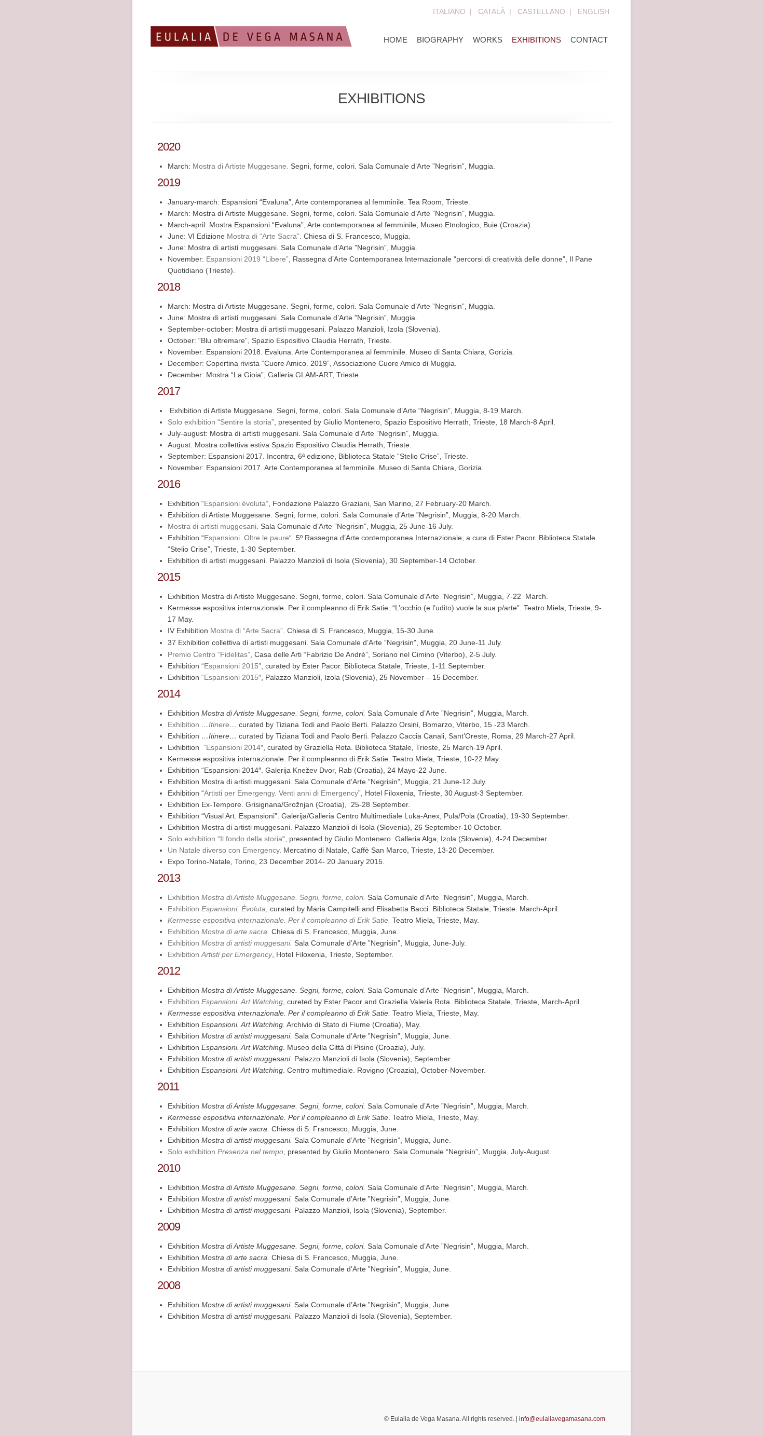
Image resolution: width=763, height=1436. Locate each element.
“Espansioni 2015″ (231, 666)
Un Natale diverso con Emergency (223, 850)
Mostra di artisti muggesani (212, 526)
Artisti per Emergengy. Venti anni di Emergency (281, 793)
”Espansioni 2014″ (232, 747)
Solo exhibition (225, 1151)
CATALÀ (491, 11)
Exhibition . (218, 931)
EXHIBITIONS (536, 39)
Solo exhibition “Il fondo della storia (225, 839)
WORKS (487, 39)
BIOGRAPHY (440, 39)
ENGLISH (593, 11)
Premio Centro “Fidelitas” (209, 654)
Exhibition (202, 724)
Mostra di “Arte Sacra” (263, 236)
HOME (395, 39)
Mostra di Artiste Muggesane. (241, 166)
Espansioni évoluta (235, 503)
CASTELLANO (541, 11)
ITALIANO (449, 11)
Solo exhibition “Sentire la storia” (221, 422)
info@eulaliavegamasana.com (562, 1419)
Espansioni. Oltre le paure (246, 538)
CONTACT (589, 39)
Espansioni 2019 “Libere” (247, 259)
